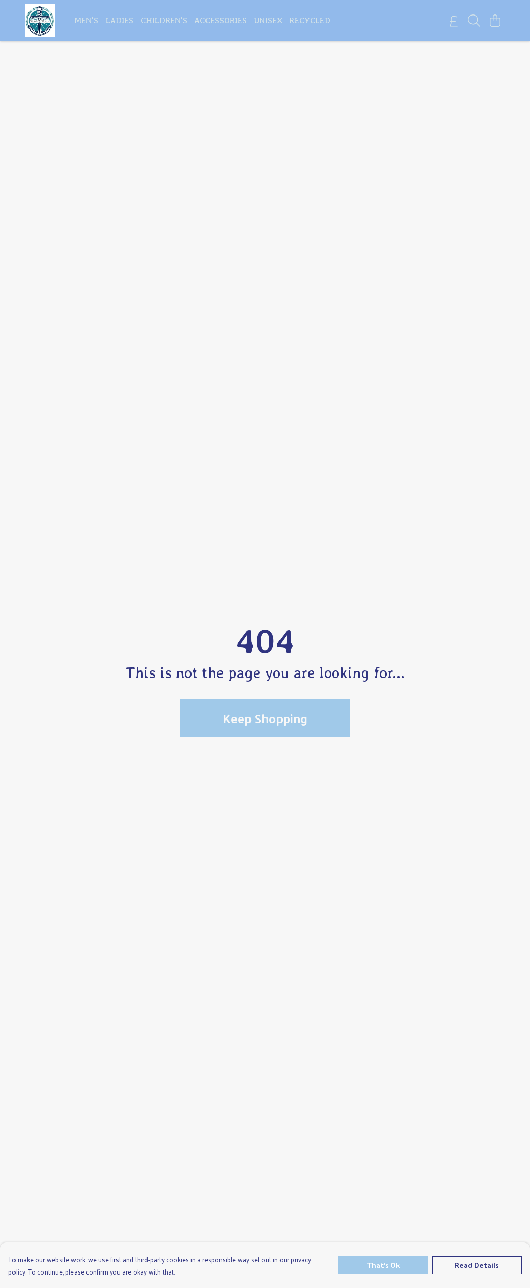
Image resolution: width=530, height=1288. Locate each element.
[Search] (474, 20)
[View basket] (494, 20)
